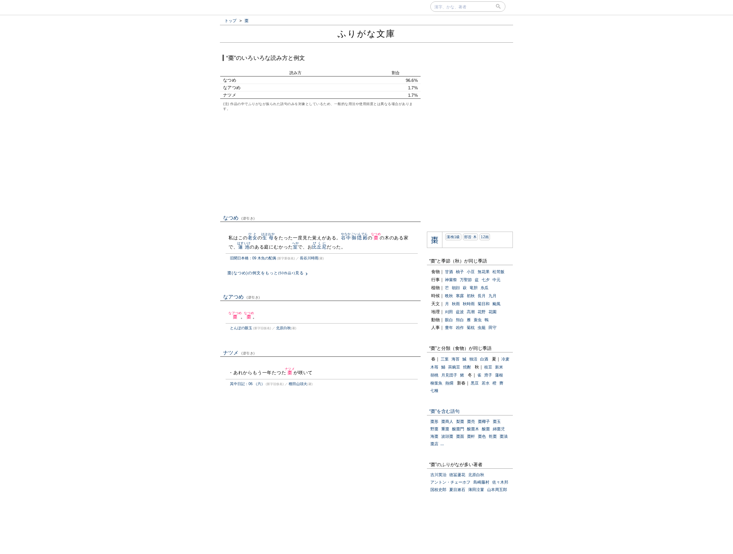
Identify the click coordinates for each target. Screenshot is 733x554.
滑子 (488, 375)
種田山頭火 (298, 384)
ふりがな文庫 (366, 33)
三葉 (445, 359)
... (442, 443)
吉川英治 (438, 474)
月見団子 (449, 375)
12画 (485, 237)
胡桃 (434, 375)
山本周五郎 (497, 489)
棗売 (471, 421)
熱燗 (449, 383)
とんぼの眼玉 (241, 328)
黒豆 (475, 383)
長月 (482, 295)
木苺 (434, 367)
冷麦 (505, 359)
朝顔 (456, 287)
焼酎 (467, 367)
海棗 (434, 436)
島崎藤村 (481, 482)
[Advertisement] (320, 162)
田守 (492, 327)
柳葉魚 (436, 383)
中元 (496, 279)
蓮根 (499, 375)
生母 (268, 237)
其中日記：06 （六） (247, 384)
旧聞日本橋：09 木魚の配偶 (253, 258)
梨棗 (460, 421)
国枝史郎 (438, 489)
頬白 (460, 320)
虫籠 (482, 327)
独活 (473, 359)
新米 (499, 367)
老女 (252, 237)
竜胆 (474, 287)
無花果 (484, 271)
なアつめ (241, 297)
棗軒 (471, 436)
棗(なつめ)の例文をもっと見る (265, 273)
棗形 (434, 421)
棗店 (434, 443)
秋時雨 (469, 303)
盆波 (460, 311)
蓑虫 (478, 320)
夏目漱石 (457, 489)
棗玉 (497, 421)
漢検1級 (453, 237)
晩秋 (449, 295)
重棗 (445, 429)
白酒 (484, 359)
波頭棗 (447, 436)
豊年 (449, 327)
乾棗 (493, 436)
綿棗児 (499, 429)
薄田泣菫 (476, 489)
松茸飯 (498, 271)
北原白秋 (283, 328)
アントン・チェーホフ (450, 482)
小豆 (471, 271)
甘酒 (449, 271)
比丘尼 (319, 247)
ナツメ (239, 353)
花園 (492, 311)
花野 (482, 311)
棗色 (482, 436)
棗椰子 (484, 421)
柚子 (460, 271)
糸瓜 (484, 287)
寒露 (460, 295)
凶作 (460, 327)
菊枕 (471, 327)
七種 (434, 390)
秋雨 (456, 303)
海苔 (456, 359)
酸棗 (486, 429)
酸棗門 (458, 429)
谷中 (346, 237)
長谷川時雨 (309, 258)
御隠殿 (359, 237)
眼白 (449, 320)
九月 (492, 295)
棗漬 (504, 436)
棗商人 (447, 421)
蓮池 (244, 247)
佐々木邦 (500, 482)
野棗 (434, 429)
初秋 (471, 295)
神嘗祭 (451, 279)
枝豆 (488, 367)
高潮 (471, 311)
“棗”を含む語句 (444, 411)
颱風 (496, 303)
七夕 (486, 279)
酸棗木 (473, 429)
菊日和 (484, 303)
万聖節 (466, 279)
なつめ (239, 218)
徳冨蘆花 (457, 474)
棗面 (460, 436)
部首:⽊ (470, 237)
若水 (486, 383)
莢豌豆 (454, 367)
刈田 (449, 311)
